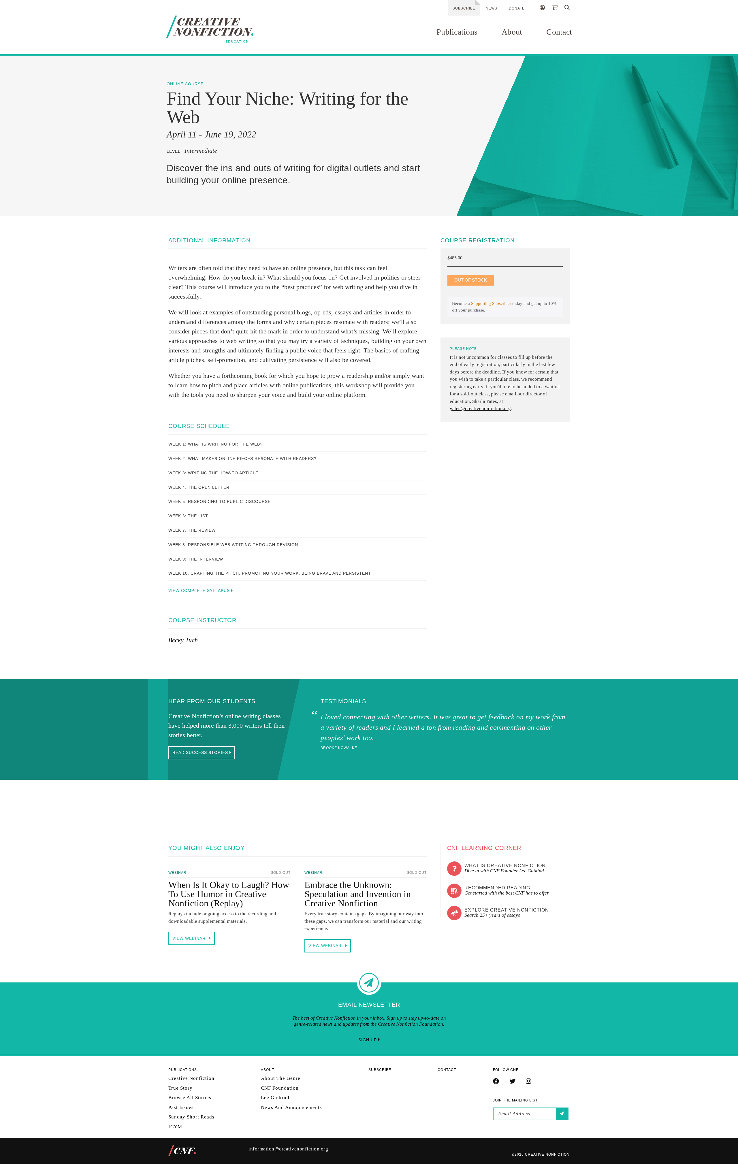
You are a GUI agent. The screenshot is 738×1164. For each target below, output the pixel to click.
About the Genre (280, 1078)
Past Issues (181, 1107)
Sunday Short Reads (191, 1117)
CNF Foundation (280, 1088)
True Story (180, 1088)
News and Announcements (291, 1107)
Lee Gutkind (275, 1097)
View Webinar (189, 938)
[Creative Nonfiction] (227, 29)
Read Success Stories (200, 752)
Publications (456, 31)
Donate (517, 8)
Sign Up (368, 1039)
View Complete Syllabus (199, 590)
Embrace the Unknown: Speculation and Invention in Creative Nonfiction (357, 894)
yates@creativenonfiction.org (480, 408)
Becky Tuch (183, 640)
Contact (559, 31)
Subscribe (464, 8)
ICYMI (176, 1126)
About (512, 31)
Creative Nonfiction (191, 1078)
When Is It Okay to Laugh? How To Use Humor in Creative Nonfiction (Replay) (228, 894)
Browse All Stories (189, 1097)
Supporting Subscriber (491, 303)
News (491, 8)
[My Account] (542, 8)
